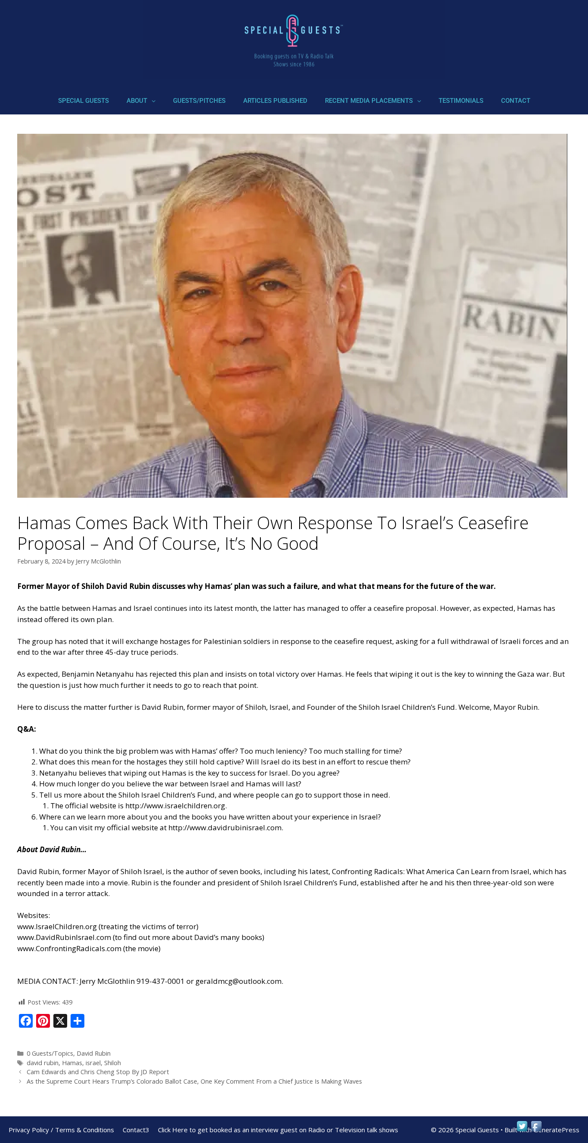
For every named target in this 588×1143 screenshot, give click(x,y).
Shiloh (112, 1063)
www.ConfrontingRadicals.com (69, 948)
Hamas (72, 1063)
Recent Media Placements (369, 101)
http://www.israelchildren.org (175, 805)
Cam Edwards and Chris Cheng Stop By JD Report (98, 1072)
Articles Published (275, 101)
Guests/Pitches (199, 101)
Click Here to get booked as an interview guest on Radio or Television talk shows (278, 1129)
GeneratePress (556, 1129)
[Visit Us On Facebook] (536, 1130)
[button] (141, 101)
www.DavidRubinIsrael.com (64, 937)
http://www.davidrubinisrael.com (225, 827)
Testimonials (461, 101)
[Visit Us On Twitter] (522, 1130)
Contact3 (136, 1129)
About (137, 101)
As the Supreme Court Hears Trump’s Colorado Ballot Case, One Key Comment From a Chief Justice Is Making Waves (194, 1081)
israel (93, 1063)
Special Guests (83, 101)
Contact (515, 101)
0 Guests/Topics (50, 1053)
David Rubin (94, 1053)
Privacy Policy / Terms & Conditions (61, 1129)
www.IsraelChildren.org (57, 926)
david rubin (43, 1063)
